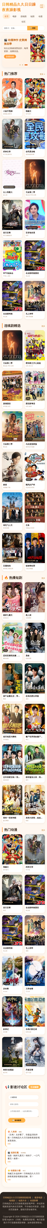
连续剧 (24, 16)
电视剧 (12, 1200)
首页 (7, 16)
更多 (43, 326)
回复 (9, 1144)
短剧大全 (23, 1200)
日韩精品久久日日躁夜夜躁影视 (17, 1197)
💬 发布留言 (16, 1120)
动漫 (40, 16)
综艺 (24, 21)
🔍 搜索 (32, 28)
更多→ (42, 74)
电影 (15, 16)
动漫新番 (34, 1200)
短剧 (32, 16)
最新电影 (38, 1197)
